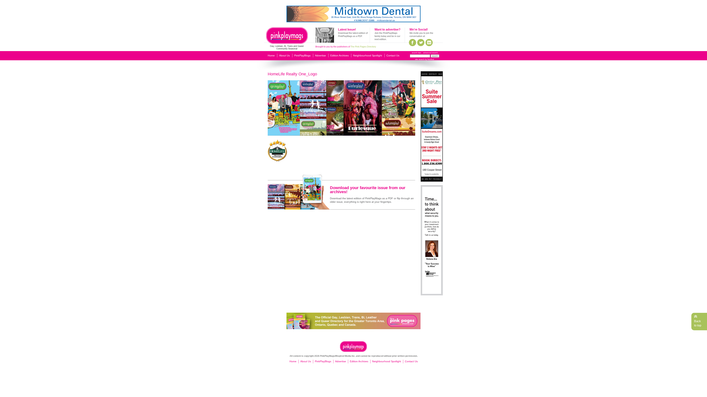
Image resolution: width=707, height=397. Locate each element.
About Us (284, 55)
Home (271, 55)
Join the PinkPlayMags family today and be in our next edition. (387, 36)
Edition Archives (339, 55)
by (429, 59)
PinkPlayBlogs (302, 55)
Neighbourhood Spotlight (367, 55)
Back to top (697, 323)
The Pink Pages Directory (363, 46)
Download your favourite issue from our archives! (367, 189)
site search (419, 59)
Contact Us (392, 55)
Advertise (320, 55)
